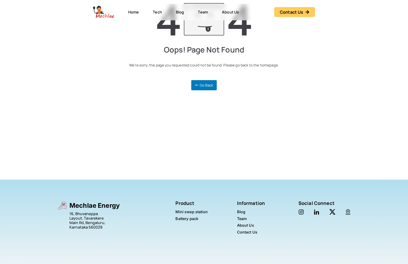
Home (133, 12)
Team (203, 12)
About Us (230, 12)
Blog (180, 12)
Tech (157, 12)
